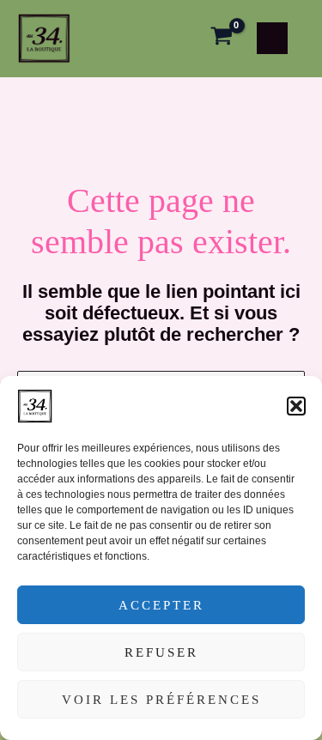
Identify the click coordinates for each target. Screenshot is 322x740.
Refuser (161, 652)
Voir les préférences (161, 700)
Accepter (161, 605)
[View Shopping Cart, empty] (222, 39)
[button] (296, 406)
